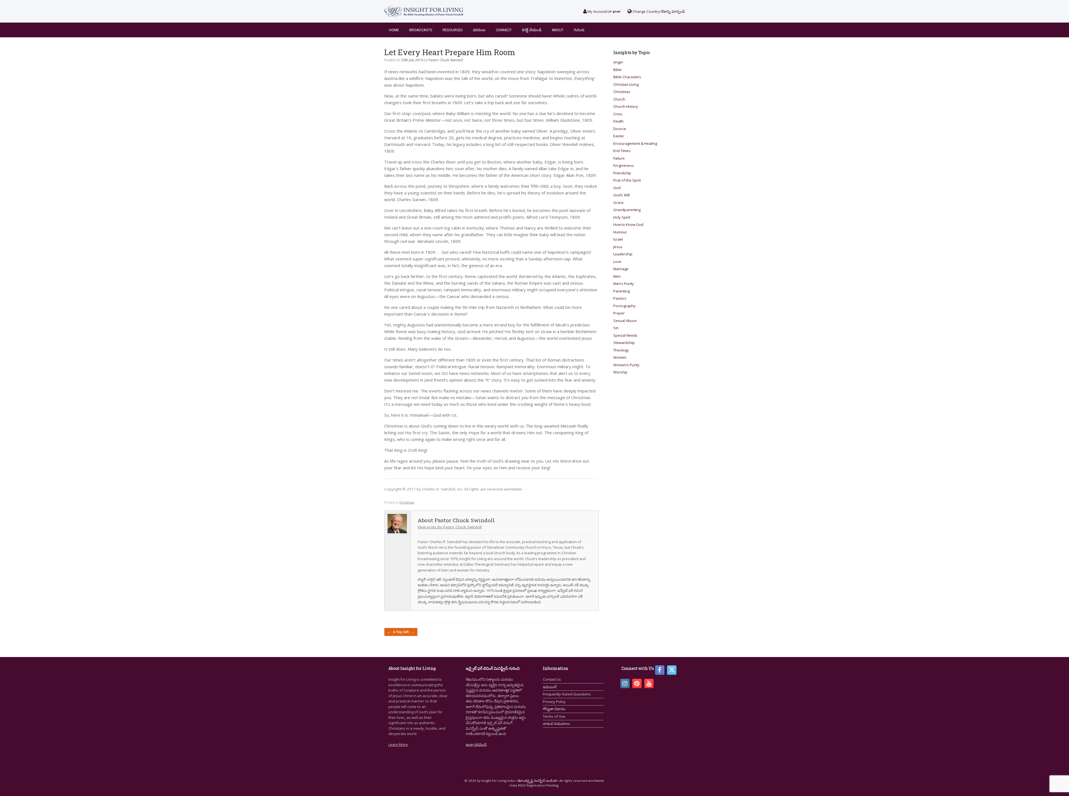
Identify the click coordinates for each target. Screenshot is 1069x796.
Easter (618, 135)
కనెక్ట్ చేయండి (531, 30)
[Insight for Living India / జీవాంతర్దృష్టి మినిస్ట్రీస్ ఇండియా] (424, 11)
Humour (620, 232)
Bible (617, 69)
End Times (622, 150)
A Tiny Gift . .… (401, 632)
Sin (616, 327)
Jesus (617, 246)
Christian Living (626, 84)
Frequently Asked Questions (567, 694)
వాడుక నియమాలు (556, 723)
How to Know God (628, 224)
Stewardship (624, 342)
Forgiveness (623, 165)
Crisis (617, 113)
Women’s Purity (626, 364)
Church (619, 99)
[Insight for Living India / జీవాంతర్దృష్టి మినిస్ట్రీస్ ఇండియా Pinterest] (637, 683)
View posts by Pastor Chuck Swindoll (450, 526)
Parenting (621, 291)
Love (617, 261)
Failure (619, 158)
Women (619, 357)
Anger (618, 62)
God (617, 187)
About (557, 30)
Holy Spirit (621, 217)
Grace (618, 202)
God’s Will (621, 194)
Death (618, 121)
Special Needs (625, 335)
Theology (621, 350)
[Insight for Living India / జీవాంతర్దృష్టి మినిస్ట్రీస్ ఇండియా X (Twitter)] (671, 670)
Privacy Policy (554, 701)
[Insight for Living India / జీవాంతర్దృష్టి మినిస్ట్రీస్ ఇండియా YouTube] (649, 683)
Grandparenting (627, 209)
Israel (618, 239)
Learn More (398, 744)
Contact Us (552, 679)
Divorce (619, 128)
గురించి (579, 30)
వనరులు (479, 30)
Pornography (624, 305)
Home (394, 30)
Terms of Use (554, 716)
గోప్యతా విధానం (554, 708)
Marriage (621, 268)
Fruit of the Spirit (627, 180)
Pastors (619, 298)
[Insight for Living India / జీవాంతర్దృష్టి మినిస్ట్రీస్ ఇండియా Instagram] (625, 683)
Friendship (622, 172)
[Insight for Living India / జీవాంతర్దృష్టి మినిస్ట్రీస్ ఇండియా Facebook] (660, 670)
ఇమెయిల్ (549, 686)
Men (617, 276)
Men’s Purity (623, 283)
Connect (504, 30)
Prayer (619, 313)
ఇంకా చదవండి (476, 744)
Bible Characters (627, 76)
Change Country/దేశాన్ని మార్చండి (658, 11)
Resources (453, 30)
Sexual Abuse (625, 320)
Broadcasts (420, 30)
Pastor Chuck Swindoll (445, 60)
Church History (625, 106)
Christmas (406, 502)
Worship (620, 372)
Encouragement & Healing (635, 143)
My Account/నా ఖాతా (604, 11)
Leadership (622, 254)
